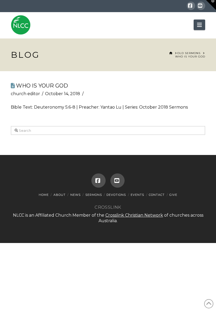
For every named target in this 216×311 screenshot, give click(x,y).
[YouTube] (201, 6)
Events (137, 195)
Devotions (116, 195)
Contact (157, 195)
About (59, 195)
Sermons (93, 195)
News (75, 195)
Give (173, 195)
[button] (199, 25)
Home (44, 195)
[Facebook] (191, 6)
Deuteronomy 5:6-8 (54, 107)
